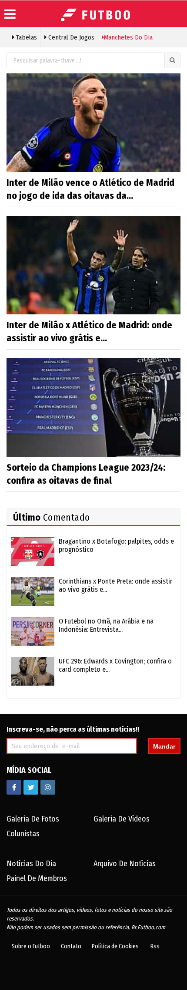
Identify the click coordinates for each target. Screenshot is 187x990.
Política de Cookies (115, 946)
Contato (71, 946)
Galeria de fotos (33, 819)
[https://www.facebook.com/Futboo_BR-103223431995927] (14, 787)
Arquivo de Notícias (125, 863)
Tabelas (25, 37)
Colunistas (23, 833)
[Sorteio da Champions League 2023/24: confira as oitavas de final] (93, 407)
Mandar (164, 746)
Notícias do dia (31, 863)
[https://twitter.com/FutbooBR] (30, 787)
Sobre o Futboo (31, 946)
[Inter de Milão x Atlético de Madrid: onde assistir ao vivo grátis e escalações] (93, 264)
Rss (155, 946)
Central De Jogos (70, 37)
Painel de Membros (37, 878)
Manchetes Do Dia (128, 37)
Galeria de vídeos (122, 819)
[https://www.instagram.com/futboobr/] (47, 787)
